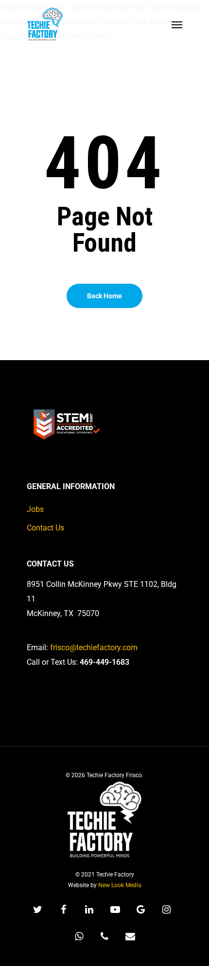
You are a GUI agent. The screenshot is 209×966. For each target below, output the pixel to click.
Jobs (35, 509)
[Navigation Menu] (177, 24)
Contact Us (45, 527)
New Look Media (119, 885)
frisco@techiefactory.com (94, 647)
